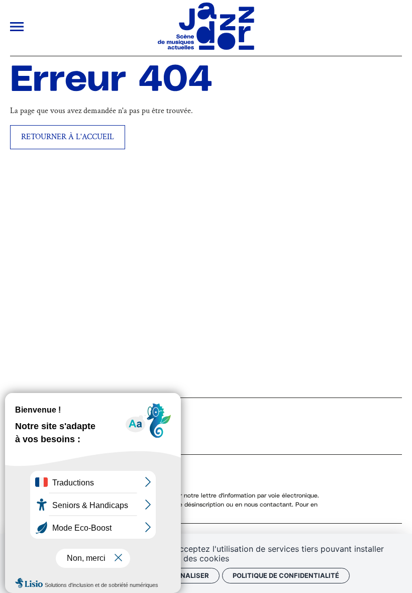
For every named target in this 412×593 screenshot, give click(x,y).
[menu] (17, 28)
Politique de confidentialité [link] (286, 575)
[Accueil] (206, 47)
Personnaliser (181, 575)
